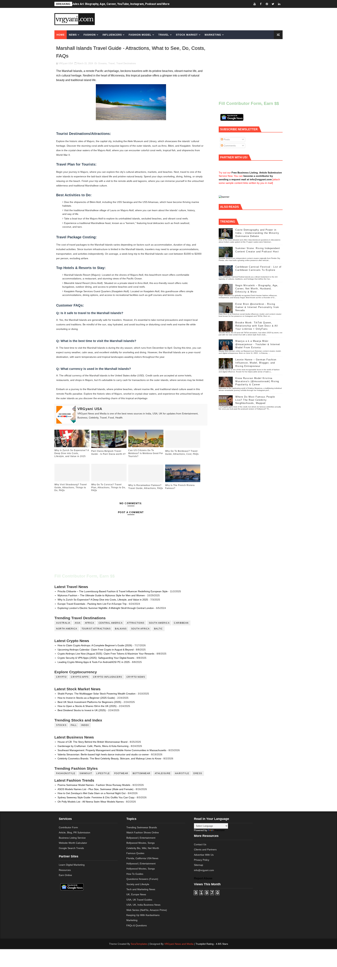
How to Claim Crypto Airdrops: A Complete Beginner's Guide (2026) (95, 645)
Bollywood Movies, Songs (140, 842)
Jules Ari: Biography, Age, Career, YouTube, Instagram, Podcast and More (121, 4)
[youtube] (254, 4)
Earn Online (65, 875)
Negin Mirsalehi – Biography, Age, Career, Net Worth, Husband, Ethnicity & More (256, 288)
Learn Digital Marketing (72, 864)
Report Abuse (203, 878)
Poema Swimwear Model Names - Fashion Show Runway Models (94, 785)
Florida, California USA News (142, 858)
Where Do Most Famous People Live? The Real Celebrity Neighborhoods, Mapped (255, 399)
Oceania (102, 63)
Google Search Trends (71, 848)
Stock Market (187, 34)
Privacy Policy (201, 859)
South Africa (140, 628)
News (73, 34)
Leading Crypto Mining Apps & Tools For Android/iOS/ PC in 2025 (94, 662)
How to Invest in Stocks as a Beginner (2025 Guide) (86, 697)
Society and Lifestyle (137, 884)
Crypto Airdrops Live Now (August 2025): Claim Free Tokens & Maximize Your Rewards (106, 653)
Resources (65, 870)
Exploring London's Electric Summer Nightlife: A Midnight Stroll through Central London (106, 608)
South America (159, 623)
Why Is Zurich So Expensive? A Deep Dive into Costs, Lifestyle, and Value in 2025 (71, 453)
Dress (197, 773)
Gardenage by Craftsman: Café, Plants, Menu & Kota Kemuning (93, 746)
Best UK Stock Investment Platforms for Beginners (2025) (89, 702)
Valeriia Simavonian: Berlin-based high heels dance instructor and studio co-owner (103, 754)
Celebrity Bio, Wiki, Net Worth (142, 848)
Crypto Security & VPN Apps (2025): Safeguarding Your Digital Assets (96, 657)
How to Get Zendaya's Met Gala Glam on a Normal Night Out (91, 793)
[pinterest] (266, 4)
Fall (74, 725)
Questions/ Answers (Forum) (142, 879)
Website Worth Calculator (73, 842)
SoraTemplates (139, 943)
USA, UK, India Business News (143, 904)
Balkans (121, 628)
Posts (226, 139)
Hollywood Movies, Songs (140, 868)
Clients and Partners (205, 849)
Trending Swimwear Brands (141, 827)
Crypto (61, 677)
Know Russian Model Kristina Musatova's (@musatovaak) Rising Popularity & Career (257, 381)
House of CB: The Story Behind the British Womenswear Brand (92, 741)
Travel (163, 34)
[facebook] (260, 4)
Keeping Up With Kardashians (143, 915)
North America (66, 628)
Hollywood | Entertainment (141, 863)
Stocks (61, 725)
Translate (219, 830)
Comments (229, 145)
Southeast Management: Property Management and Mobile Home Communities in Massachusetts (112, 750)
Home (61, 34)
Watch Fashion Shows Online (142, 832)
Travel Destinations (126, 63)
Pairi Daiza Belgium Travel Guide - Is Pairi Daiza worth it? (108, 452)
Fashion (90, 34)
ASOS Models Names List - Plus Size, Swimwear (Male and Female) (95, 789)
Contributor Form (68, 827)
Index (85, 725)
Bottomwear (141, 773)
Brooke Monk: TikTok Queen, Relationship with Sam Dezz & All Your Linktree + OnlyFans (256, 325)
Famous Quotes (135, 853)
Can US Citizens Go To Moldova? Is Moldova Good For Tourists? (145, 453)
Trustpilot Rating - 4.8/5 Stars (212, 943)
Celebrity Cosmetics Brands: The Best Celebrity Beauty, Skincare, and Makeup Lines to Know (109, 758)
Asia (78, 623)
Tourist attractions (96, 628)
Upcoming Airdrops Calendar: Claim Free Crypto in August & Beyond (96, 649)
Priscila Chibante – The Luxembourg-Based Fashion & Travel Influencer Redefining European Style (113, 591)
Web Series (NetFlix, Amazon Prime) (146, 910)
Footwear (121, 773)
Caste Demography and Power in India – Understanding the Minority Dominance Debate (257, 233)
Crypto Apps (80, 677)
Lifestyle (103, 773)
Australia (63, 623)
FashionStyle (65, 773)
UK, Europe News (136, 894)
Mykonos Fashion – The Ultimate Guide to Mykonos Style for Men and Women (101, 595)
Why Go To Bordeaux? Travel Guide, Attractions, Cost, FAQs (182, 452)
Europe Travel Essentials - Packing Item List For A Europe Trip (92, 603)
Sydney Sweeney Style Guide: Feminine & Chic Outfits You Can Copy (96, 797)
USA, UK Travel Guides (139, 899)
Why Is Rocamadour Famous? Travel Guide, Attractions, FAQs (145, 486)
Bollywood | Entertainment (140, 837)
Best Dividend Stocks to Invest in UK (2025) (82, 710)
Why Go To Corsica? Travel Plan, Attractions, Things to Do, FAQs (108, 487)
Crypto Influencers (107, 677)
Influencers (112, 34)
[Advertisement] (195, 19)
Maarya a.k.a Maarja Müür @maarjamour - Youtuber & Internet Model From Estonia (257, 344)
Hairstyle (182, 773)
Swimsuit (86, 773)
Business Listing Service (72, 837)
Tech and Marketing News (140, 889)
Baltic (158, 628)
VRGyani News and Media (178, 943)
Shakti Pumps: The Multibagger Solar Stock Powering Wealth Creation (97, 693)
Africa (89, 623)
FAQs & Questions (136, 925)
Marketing (213, 34)
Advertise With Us (204, 854)
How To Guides (134, 873)
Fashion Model (140, 34)
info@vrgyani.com (204, 870)
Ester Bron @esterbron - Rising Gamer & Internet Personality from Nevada (257, 307)
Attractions (135, 623)
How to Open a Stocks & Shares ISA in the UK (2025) (87, 706)
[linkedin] (279, 4)
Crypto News (136, 677)
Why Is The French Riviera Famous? (180, 486)
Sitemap (198, 865)
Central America (111, 623)
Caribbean (181, 623)
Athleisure (163, 773)
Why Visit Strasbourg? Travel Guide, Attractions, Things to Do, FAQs (70, 487)
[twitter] (273, 4)
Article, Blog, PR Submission (74, 832)
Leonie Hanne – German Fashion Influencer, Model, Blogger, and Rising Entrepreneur (255, 362)
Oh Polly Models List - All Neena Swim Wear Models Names (91, 801)
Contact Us (200, 844)
